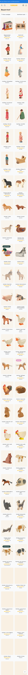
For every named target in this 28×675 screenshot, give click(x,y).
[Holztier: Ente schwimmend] (21, 228)
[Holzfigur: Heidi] (21, 93)
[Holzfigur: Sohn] (7, 137)
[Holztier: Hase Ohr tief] (7, 412)
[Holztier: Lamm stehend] (21, 623)
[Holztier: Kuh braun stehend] (7, 552)
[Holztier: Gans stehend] (7, 342)
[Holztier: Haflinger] (7, 366)
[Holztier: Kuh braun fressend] (21, 528)
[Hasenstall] (21, 26)
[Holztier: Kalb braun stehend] (21, 458)
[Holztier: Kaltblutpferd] (7, 482)
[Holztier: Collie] (7, 207)
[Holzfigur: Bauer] (7, 49)
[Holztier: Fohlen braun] (7, 320)
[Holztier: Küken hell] (21, 576)
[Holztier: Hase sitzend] (21, 412)
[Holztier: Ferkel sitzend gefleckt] (21, 297)
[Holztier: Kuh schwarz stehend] (7, 576)
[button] (7, 37)
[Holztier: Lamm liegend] (7, 623)
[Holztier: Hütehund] (7, 458)
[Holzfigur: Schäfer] (21, 114)
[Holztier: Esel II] (21, 252)
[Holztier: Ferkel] (7, 297)
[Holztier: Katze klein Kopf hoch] (21, 505)
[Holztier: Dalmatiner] (7, 228)
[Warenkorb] (26, 5)
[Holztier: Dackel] (21, 207)
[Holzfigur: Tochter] (21, 137)
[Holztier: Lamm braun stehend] (21, 599)
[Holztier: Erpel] (7, 252)
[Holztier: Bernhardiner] (21, 183)
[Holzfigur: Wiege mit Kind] (21, 160)
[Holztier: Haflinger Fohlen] (21, 366)
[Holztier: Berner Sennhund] (7, 183)
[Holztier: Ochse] (21, 647)
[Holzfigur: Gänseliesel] (7, 72)
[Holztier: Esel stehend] (21, 275)
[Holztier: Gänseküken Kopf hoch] (21, 342)
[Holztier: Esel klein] (7, 275)
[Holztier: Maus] (7, 647)
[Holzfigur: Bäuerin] (21, 49)
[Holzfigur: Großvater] (7, 93)
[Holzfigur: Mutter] (7, 114)
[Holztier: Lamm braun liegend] (7, 599)
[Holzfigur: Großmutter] (21, 72)
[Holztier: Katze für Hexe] (7, 505)
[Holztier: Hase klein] (21, 390)
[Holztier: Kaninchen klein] (21, 482)
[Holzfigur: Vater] (7, 160)
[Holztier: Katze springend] (7, 528)
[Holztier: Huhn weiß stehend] (21, 435)
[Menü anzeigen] (1, 5)
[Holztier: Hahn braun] (7, 390)
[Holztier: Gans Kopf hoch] (21, 320)
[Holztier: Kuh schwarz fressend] (21, 552)
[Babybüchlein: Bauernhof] (7, 26)
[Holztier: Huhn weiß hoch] (7, 435)
